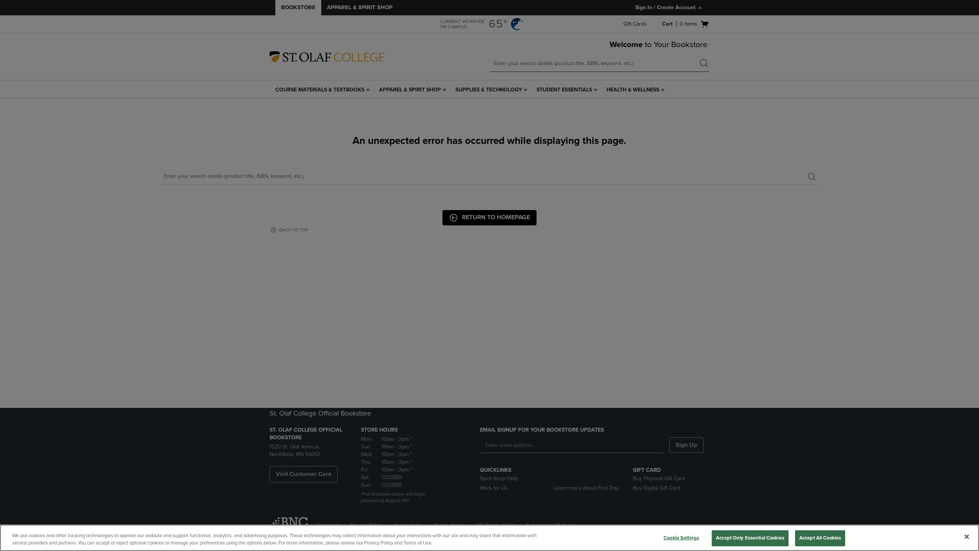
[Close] (966, 536)
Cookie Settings (681, 538)
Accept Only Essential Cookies (750, 538)
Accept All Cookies (820, 538)
